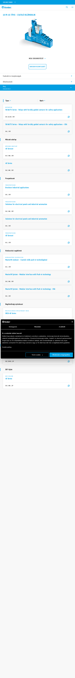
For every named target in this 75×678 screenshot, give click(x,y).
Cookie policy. (7, 347)
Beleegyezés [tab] (13, 327)
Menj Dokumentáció (36, 58)
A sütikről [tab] (62, 327)
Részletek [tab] (37, 327)
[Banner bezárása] (72, 321)
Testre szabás (36, 355)
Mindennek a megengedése (61, 355)
